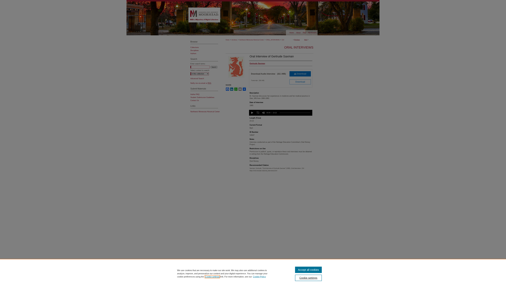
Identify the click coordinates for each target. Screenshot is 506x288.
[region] (253, 273)
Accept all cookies (308, 269)
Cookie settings (212, 277)
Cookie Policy (259, 277)
